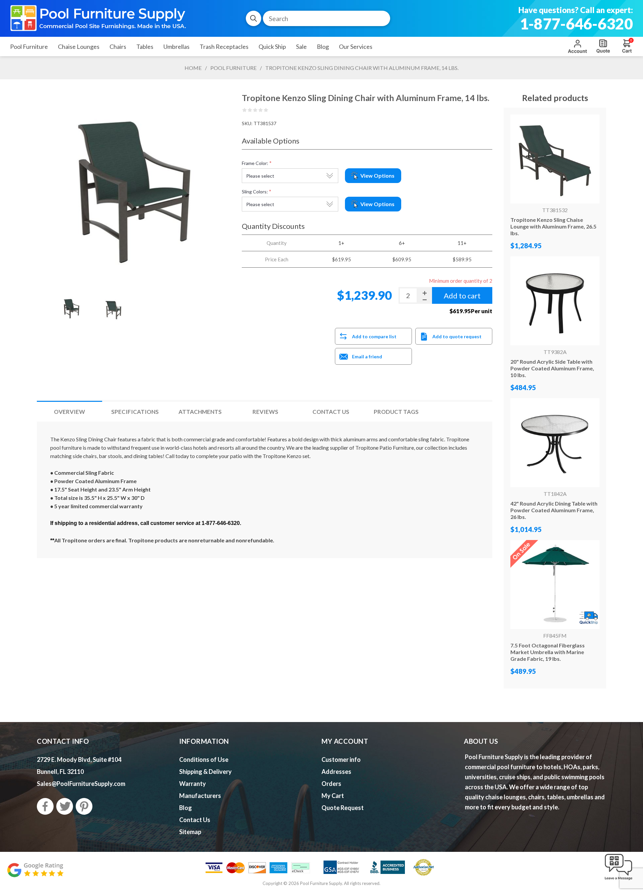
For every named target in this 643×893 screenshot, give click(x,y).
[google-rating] (35, 873)
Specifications (135, 411)
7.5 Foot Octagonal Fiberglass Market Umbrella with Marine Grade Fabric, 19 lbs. (547, 652)
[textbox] (326, 18)
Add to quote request (457, 336)
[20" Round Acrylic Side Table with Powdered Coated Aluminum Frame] (554, 300)
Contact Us (330, 411)
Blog (185, 807)
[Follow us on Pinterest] (84, 806)
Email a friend (367, 356)
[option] (71, 308)
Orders (331, 783)
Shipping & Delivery (205, 771)
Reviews (265, 411)
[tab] (69, 412)
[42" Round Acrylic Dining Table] (554, 442)
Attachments (200, 411)
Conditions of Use (203, 759)
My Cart (333, 795)
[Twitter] (64, 806)
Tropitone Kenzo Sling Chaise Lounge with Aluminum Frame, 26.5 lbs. (553, 226)
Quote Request (603, 46)
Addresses (336, 771)
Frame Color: (255, 163)
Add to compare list (374, 336)
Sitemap (190, 831)
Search (253, 18)
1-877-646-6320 (576, 24)
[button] (618, 880)
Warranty (192, 783)
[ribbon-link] (554, 584)
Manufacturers (200, 795)
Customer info (341, 759)
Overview (69, 411)
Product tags (396, 411)
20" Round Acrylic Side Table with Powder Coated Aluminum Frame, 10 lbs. (552, 368)
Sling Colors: (255, 191)
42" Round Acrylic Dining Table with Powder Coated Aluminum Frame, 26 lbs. (553, 510)
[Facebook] (45, 806)
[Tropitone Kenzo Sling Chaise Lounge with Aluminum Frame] (554, 158)
